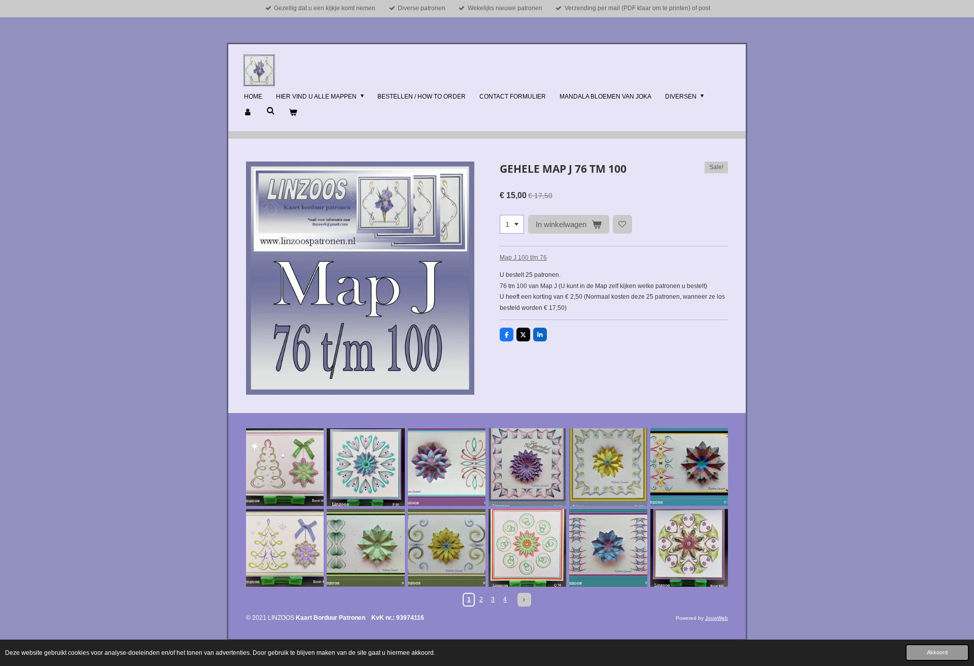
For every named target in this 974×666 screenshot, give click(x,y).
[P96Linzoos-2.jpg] (365, 467)
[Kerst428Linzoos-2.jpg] (689, 548)
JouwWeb (716, 618)
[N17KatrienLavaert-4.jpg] (446, 548)
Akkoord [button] (937, 652)
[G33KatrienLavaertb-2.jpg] (689, 467)
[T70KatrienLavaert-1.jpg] (608, 548)
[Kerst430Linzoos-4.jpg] (285, 548)
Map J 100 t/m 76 (523, 257)
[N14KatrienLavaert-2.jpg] (365, 548)
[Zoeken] (271, 111)
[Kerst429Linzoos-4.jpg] (285, 467)
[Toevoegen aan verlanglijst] (622, 224)
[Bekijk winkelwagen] (293, 113)
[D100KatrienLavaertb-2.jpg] (527, 467)
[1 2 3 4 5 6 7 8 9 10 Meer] (512, 224)
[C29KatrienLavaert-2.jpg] (446, 467)
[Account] (248, 113)
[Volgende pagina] (524, 600)
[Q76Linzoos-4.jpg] (527, 548)
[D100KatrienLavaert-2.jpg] (608, 467)
